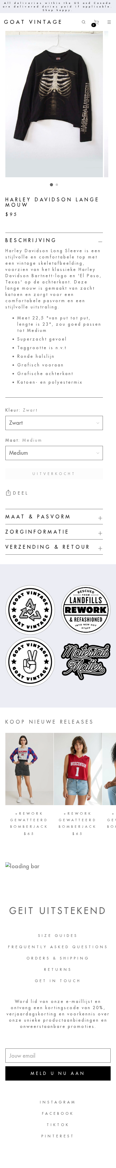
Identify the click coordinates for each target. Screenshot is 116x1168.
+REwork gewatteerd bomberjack (29, 820)
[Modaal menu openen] (109, 22)
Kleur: (21, 410)
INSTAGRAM (58, 1102)
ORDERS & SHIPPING (58, 958)
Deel (21, 493)
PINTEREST (58, 1136)
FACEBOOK (58, 1113)
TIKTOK (58, 1124)
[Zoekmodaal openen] (83, 22)
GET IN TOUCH (58, 981)
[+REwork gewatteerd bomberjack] (29, 769)
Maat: (23, 440)
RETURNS (58, 969)
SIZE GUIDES (58, 935)
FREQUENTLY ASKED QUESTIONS (58, 947)
